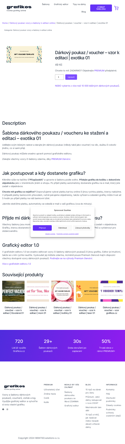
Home (5, 23)
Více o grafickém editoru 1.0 (16, 264)
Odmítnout (62, 228)
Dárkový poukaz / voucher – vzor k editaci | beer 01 (87, 310)
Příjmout (42, 228)
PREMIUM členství (60, 159)
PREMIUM (99, 70)
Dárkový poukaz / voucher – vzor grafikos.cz (111, 310)
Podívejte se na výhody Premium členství (71, 258)
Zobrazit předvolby (82, 228)
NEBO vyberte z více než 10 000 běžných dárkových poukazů (87, 85)
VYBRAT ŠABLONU (101, 8)
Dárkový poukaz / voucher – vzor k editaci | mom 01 (38, 310)
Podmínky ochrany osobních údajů (67, 234)
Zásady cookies (50, 234)
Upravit (71, 77)
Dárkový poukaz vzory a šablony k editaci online (32, 23)
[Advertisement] (24, 91)
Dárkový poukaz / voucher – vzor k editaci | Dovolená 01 (13, 310)
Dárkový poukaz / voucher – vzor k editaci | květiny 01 (62, 310)
